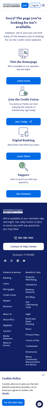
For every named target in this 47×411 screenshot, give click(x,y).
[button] (39, 404)
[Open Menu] (43, 5)
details (5, 393)
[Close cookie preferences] (43, 375)
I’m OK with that (13, 402)
